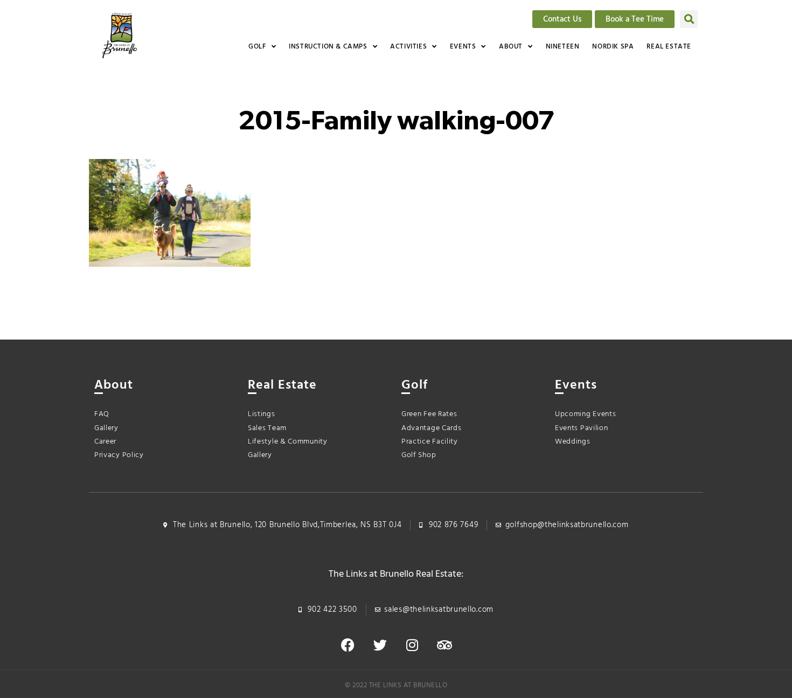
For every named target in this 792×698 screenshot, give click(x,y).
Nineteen (563, 46)
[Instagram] (412, 645)
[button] (689, 19)
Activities (408, 46)
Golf (257, 46)
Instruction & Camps (328, 46)
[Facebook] (347, 645)
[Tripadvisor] (444, 645)
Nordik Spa (613, 46)
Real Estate (669, 46)
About (511, 46)
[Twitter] (379, 645)
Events (463, 46)
